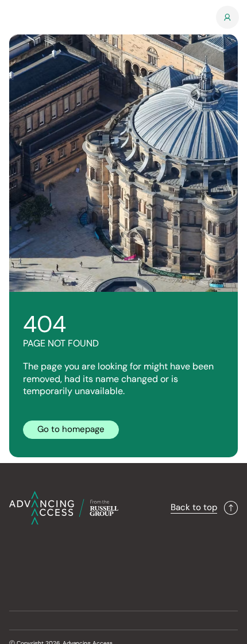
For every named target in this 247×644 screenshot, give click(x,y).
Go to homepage (71, 429)
